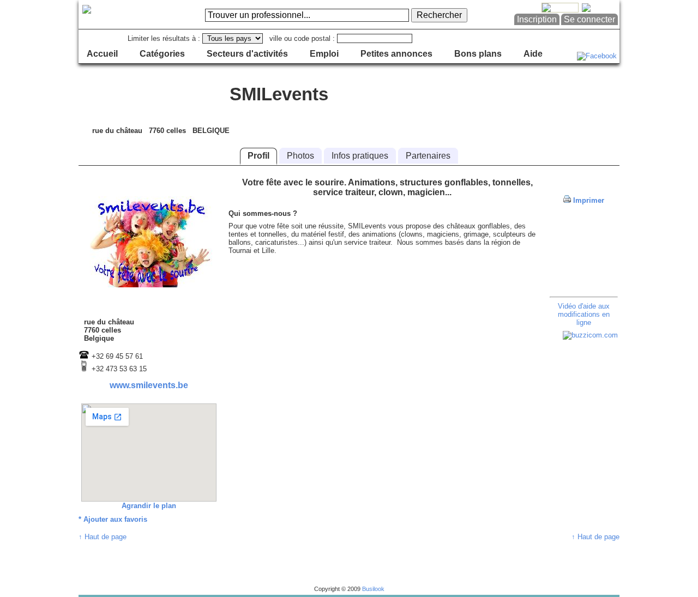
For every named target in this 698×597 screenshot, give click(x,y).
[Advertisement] (349, 557)
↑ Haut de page (103, 537)
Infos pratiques (360, 155)
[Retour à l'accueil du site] (122, 15)
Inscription (537, 19)
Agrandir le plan (149, 506)
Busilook (373, 589)
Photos (300, 155)
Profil (258, 155)
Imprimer (587, 200)
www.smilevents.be (149, 385)
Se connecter (589, 19)
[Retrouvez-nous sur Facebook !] (597, 56)
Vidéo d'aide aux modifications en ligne (584, 314)
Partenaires (428, 155)
